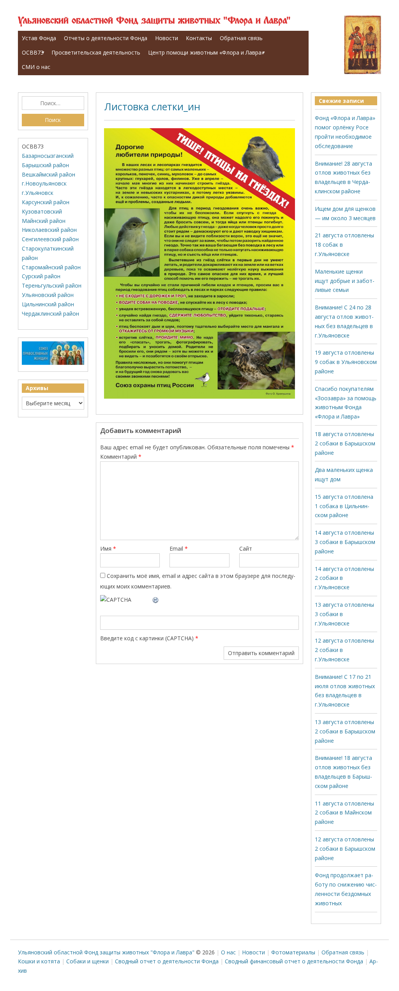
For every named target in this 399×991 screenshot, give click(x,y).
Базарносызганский (48, 155)
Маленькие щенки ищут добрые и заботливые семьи (344, 281)
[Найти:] (53, 103)
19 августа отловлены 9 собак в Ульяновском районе (346, 362)
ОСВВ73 (33, 52)
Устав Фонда (39, 38)
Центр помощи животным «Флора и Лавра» (206, 52)
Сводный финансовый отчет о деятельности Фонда (294, 961)
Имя (108, 548)
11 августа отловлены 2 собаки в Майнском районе (344, 813)
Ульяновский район (48, 295)
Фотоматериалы (293, 952)
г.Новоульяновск (44, 183)
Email (178, 548)
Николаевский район (49, 229)
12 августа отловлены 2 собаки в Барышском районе (345, 849)
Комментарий (120, 456)
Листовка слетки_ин (152, 106)
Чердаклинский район (50, 313)
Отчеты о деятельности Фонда (105, 38)
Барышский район (45, 165)
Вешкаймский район (48, 174)
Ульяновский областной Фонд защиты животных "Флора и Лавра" (154, 20)
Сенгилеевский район (50, 239)
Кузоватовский (42, 211)
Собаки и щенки (87, 961)
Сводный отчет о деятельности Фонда (167, 961)
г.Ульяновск (37, 192)
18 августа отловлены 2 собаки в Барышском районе (345, 443)
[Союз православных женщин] (53, 363)
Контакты (199, 38)
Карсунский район (45, 202)
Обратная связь (241, 38)
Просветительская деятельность (95, 52)
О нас (228, 952)
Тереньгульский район (51, 285)
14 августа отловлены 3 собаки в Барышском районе (345, 542)
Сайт (245, 548)
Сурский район (41, 276)
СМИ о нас (36, 67)
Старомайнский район (51, 267)
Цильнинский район (48, 304)
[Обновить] (156, 599)
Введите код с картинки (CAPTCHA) (147, 638)
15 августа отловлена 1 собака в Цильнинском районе (344, 506)
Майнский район (43, 220)
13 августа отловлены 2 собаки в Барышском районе (345, 731)
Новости (166, 38)
